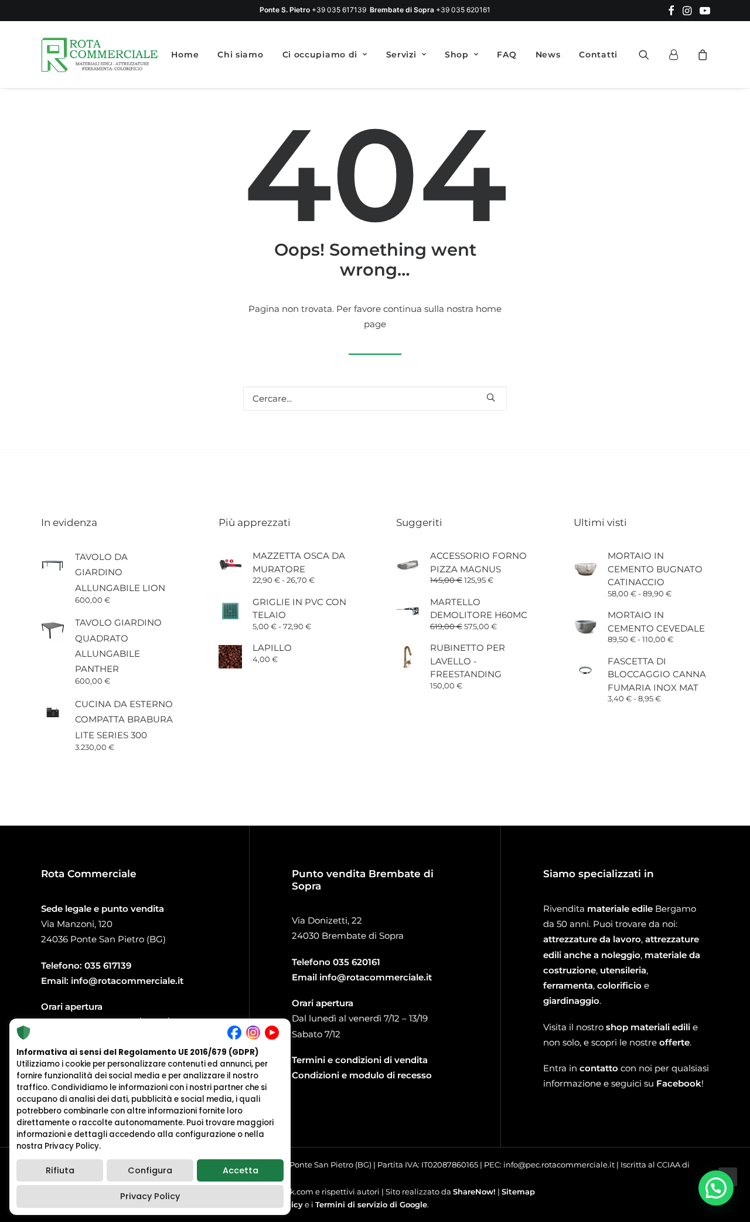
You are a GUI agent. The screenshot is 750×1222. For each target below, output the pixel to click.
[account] (678, 54)
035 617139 (107, 965)
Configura (150, 1170)
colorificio (619, 985)
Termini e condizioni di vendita (360, 1059)
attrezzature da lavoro (592, 939)
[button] (671, 10)
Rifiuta (60, 1170)
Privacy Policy (150, 1196)
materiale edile (620, 908)
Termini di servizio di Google (371, 1204)
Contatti (598, 54)
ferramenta (568, 985)
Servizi (401, 54)
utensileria (623, 970)
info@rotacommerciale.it (127, 980)
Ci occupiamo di (320, 54)
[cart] (701, 54)
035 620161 (356, 962)
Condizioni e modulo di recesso (362, 1075)
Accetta (240, 1170)
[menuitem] (671, 10)
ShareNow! (474, 1191)
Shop (457, 54)
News (548, 54)
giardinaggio (571, 1000)
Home (185, 54)
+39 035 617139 (339, 9)
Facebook (678, 1083)
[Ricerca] (375, 398)
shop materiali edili (648, 1027)
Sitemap (518, 1191)
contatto (598, 1068)
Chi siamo (240, 54)
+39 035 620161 (463, 9)
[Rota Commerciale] (100, 54)
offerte (674, 1042)
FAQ (506, 54)
